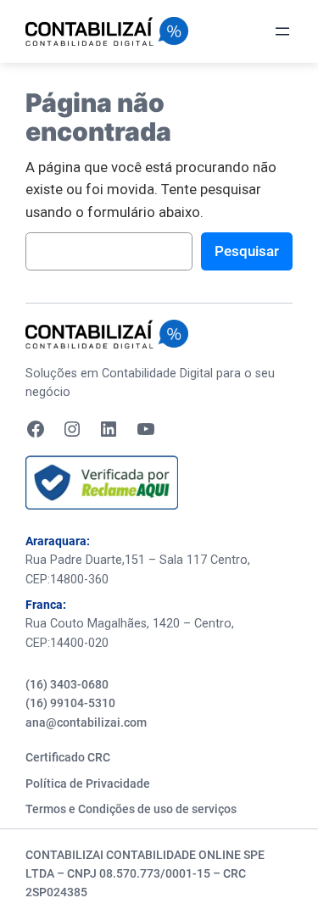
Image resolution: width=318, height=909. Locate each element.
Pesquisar (247, 251)
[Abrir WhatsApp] (275, 866)
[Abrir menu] (282, 31)
